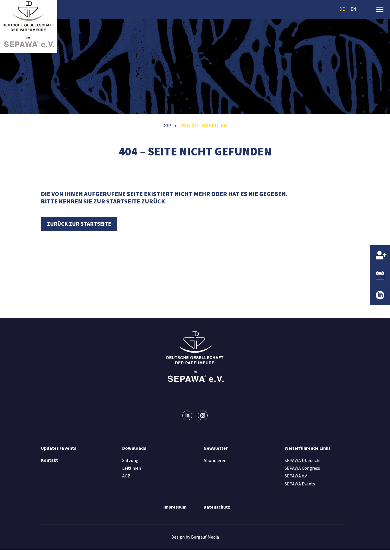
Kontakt (49, 460)
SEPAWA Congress (302, 468)
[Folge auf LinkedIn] (187, 415)
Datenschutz (217, 507)
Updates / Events (58, 448)
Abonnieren (215, 460)
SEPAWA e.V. (296, 476)
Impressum (174, 507)
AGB (126, 476)
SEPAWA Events (300, 484)
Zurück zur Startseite (79, 224)
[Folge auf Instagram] (203, 415)
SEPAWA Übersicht (303, 460)
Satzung (130, 460)
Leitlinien (131, 468)
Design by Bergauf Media (195, 537)
